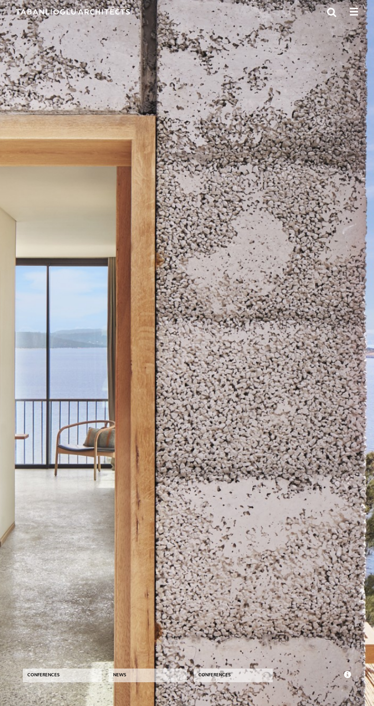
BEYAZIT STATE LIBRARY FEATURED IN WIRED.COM (146, 621)
